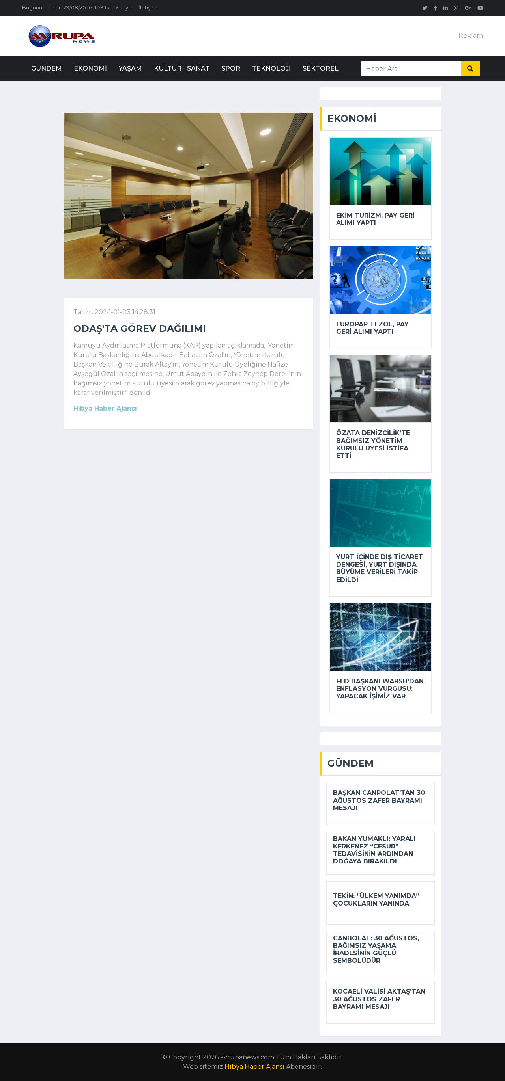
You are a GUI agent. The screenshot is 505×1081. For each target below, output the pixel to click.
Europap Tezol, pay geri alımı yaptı (372, 327)
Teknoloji (271, 68)
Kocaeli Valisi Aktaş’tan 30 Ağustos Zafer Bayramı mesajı (379, 999)
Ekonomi (90, 68)
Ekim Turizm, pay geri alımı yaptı (375, 219)
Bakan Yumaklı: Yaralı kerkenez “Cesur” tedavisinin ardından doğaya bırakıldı (374, 850)
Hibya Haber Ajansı (254, 1066)
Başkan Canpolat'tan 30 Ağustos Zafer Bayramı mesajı (379, 800)
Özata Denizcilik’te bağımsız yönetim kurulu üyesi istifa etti (373, 444)
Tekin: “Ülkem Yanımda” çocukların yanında (376, 899)
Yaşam (130, 68)
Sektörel (321, 68)
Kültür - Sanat (181, 68)
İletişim (147, 8)
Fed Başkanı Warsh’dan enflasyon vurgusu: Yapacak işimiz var (380, 688)
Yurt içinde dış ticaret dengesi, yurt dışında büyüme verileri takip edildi (379, 568)
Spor (230, 68)
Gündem (46, 68)
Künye (124, 8)
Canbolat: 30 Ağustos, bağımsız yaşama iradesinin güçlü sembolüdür (376, 949)
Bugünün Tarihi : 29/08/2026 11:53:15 (65, 8)
